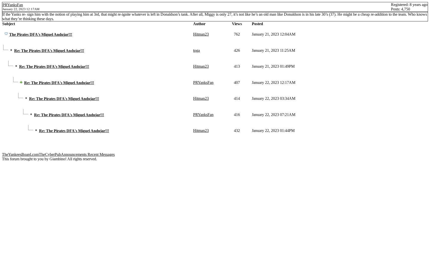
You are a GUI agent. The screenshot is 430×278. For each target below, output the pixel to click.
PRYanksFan (12, 5)
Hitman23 (201, 34)
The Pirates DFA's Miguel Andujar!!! (40, 34)
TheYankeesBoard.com (20, 154)
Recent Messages (101, 154)
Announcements (74, 154)
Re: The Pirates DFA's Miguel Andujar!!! (49, 51)
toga (196, 50)
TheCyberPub (50, 154)
